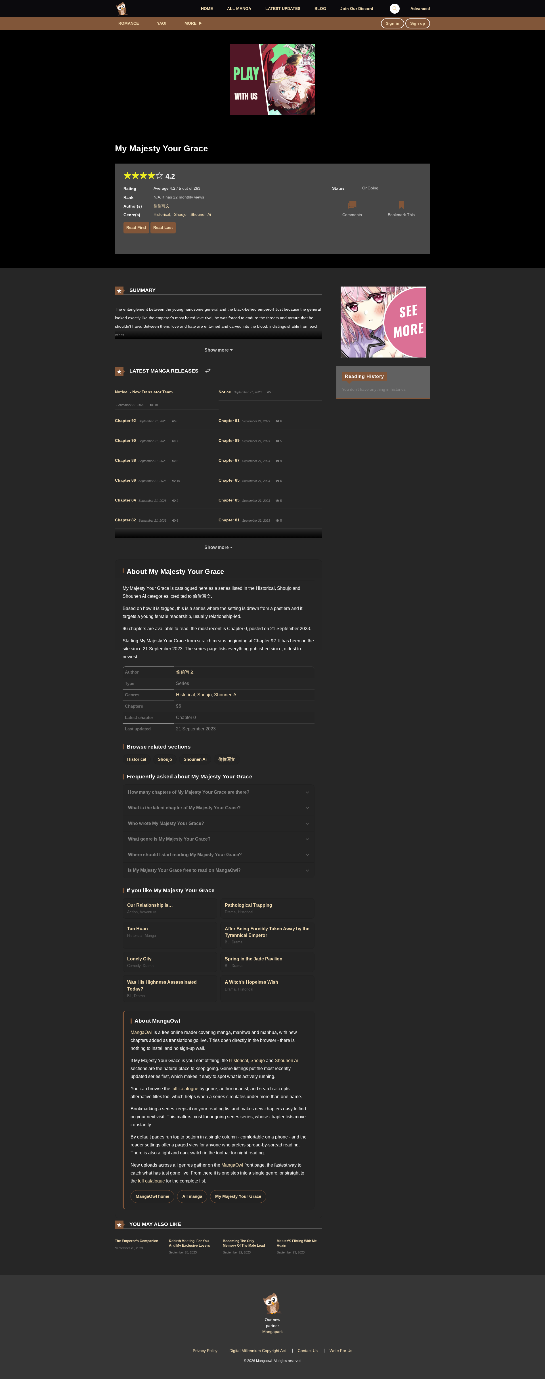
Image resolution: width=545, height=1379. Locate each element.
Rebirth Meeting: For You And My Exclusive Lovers (189, 1243)
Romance (128, 23)
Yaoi (161, 23)
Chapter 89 (229, 440)
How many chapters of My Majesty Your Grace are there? (189, 792)
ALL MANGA (239, 8)
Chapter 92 (125, 420)
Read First (136, 227)
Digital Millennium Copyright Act (257, 1350)
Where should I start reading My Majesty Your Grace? (185, 854)
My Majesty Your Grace (238, 1196)
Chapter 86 (125, 480)
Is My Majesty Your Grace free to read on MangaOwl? (184, 870)
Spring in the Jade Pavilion (253, 958)
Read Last (163, 227)
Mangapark (272, 1331)
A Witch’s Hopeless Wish (251, 982)
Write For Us (341, 1350)
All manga (192, 1196)
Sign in (392, 23)
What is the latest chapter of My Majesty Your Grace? (184, 807)
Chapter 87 (229, 460)
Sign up (417, 23)
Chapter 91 (229, 420)
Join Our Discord (356, 8)
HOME (207, 8)
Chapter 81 (229, 520)
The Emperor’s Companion (136, 1241)
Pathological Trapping (248, 905)
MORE (190, 23)
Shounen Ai (200, 214)
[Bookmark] (401, 205)
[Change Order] (208, 371)
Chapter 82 (125, 520)
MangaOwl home (152, 1196)
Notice (225, 392)
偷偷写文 (161, 206)
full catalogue (184, 1088)
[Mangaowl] (122, 8)
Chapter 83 (229, 500)
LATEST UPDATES (282, 8)
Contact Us (308, 1350)
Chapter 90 (125, 440)
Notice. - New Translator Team (144, 392)
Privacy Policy (205, 1350)
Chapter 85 (229, 480)
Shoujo (180, 214)
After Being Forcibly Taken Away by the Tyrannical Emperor (267, 932)
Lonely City (139, 958)
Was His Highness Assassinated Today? (162, 985)
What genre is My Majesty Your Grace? (169, 839)
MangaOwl (141, 1032)
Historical (162, 214)
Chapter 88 (125, 460)
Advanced (420, 8)
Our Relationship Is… (150, 905)
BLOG (320, 8)
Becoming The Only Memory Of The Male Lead (244, 1243)
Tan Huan (137, 928)
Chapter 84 (125, 500)
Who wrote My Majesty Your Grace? (166, 823)
